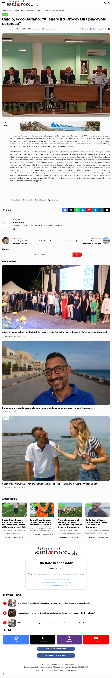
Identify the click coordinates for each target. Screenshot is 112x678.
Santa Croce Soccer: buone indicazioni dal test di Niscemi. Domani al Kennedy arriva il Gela (14, 523)
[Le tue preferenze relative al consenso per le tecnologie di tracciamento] (4, 674)
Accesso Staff (72, 670)
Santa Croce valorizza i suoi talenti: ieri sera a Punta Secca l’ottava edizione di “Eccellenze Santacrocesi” (55, 332)
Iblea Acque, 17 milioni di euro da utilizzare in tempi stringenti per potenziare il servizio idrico (54, 603)
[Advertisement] (60, 190)
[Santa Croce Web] (22, 3)
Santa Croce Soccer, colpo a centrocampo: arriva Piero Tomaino (41, 522)
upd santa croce (53, 200)
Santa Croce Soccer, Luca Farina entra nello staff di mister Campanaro (96, 523)
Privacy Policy (52, 670)
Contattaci (62, 670)
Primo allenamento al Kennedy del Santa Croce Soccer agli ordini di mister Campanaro (70, 523)
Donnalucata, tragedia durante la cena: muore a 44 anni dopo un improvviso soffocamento (47, 408)
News (10, 11)
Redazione (9, 29)
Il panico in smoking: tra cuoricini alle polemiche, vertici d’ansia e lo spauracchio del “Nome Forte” (56, 613)
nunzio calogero (40, 200)
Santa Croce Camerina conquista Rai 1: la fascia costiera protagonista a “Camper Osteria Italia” (50, 484)
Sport (17, 11)
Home (4, 11)
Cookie (43, 670)
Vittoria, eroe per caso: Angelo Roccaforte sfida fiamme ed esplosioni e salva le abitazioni (53, 623)
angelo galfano (16, 200)
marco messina (28, 200)
